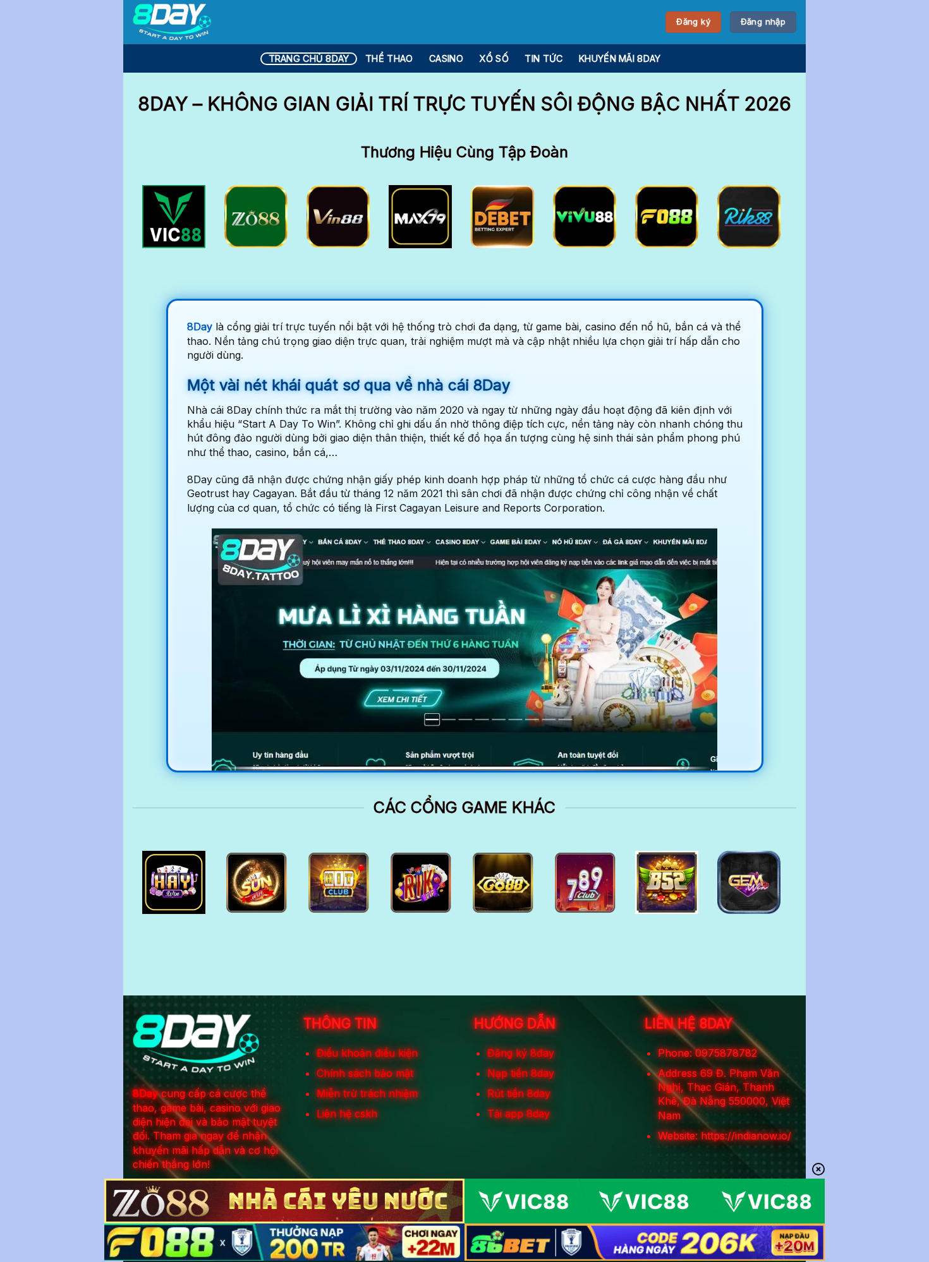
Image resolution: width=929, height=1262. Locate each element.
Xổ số (493, 58)
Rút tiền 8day (518, 1093)
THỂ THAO (389, 58)
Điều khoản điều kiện (367, 1053)
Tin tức (543, 58)
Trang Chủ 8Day (309, 58)
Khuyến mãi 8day (619, 58)
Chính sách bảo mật (365, 1073)
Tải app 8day (518, 1113)
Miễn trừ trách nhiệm (367, 1093)
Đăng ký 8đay (520, 1053)
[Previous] (161, 220)
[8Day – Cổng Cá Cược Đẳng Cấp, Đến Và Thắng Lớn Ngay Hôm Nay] (172, 22)
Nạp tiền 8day (520, 1073)
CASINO (446, 58)
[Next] (767, 220)
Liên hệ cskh (347, 1113)
